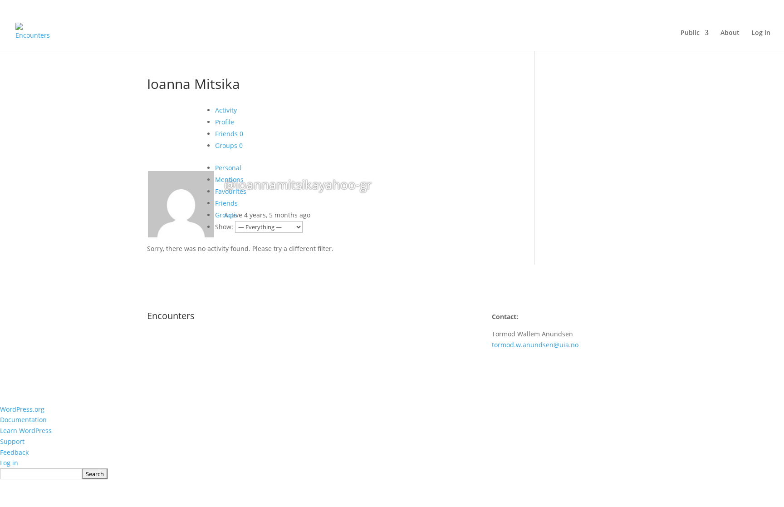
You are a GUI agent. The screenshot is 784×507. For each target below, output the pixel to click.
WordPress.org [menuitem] (22, 409)
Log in (760, 33)
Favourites (230, 191)
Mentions (229, 179)
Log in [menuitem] (9, 462)
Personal (228, 167)
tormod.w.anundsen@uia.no (535, 344)
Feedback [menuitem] (14, 452)
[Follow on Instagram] (326, 343)
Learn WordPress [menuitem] (26, 430)
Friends (229, 133)
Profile (224, 122)
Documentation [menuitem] (23, 419)
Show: (224, 226)
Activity (226, 110)
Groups (229, 145)
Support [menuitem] (12, 441)
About (730, 33)
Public (690, 33)
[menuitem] (392, 473)
